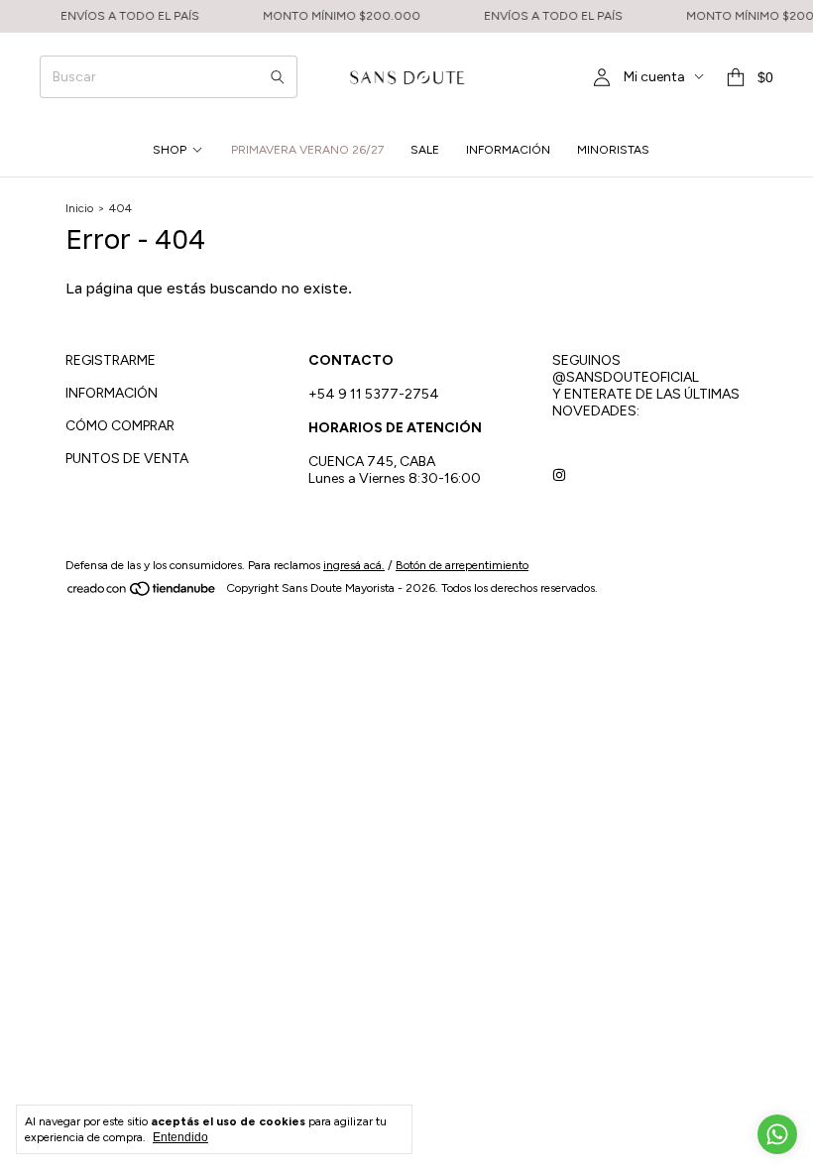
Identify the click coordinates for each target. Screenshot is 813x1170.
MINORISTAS (613, 150)
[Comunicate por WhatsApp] (777, 1134)
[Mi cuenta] (602, 77)
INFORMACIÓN (508, 150)
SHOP (169, 150)
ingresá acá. (354, 565)
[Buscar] (277, 77)
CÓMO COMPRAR (119, 425)
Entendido (180, 1137)
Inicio (79, 208)
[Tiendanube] (142, 593)
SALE (424, 150)
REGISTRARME (110, 360)
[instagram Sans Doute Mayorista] (559, 475)
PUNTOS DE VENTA (126, 458)
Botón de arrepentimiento (462, 565)
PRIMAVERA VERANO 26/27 (307, 150)
